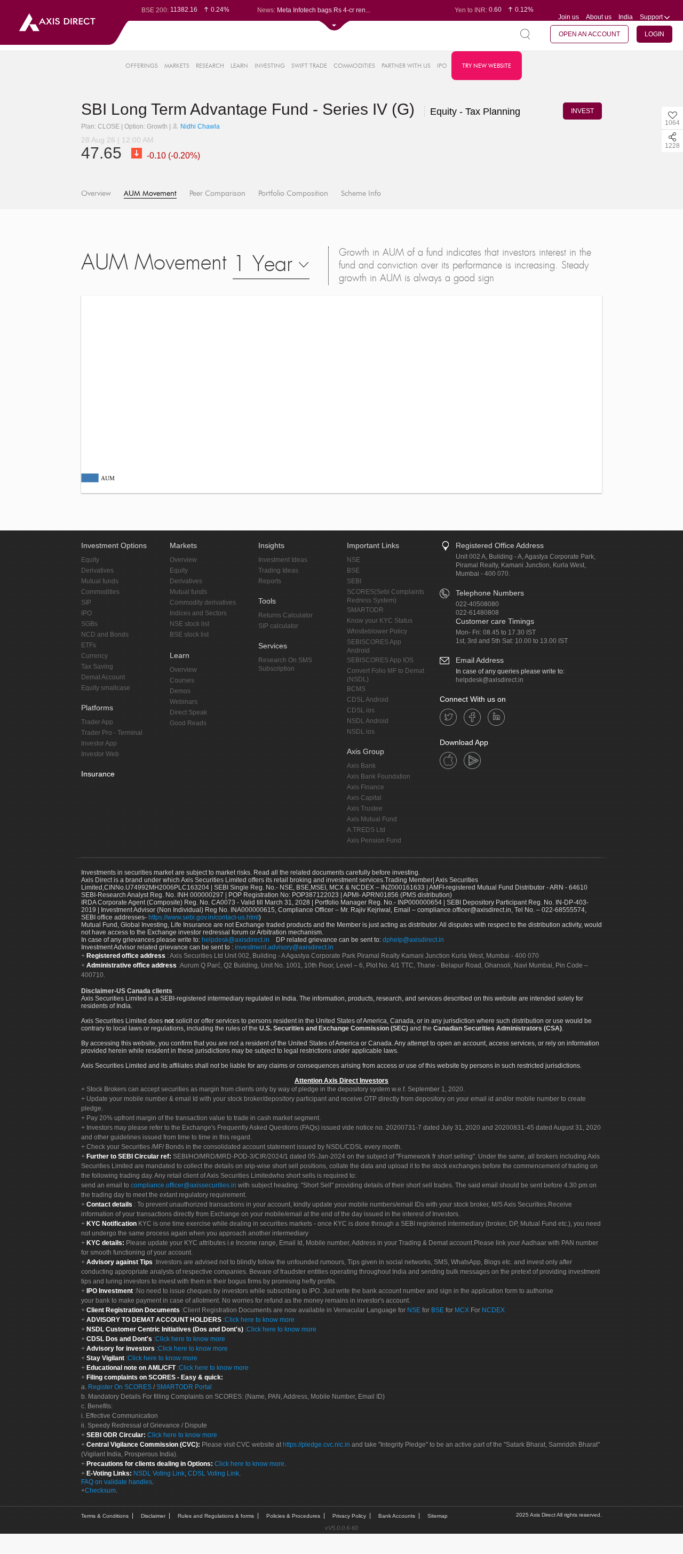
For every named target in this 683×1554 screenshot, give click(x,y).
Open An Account (589, 34)
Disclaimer (153, 1516)
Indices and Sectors (198, 613)
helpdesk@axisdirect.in (489, 680)
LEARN (239, 65)
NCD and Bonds (105, 634)
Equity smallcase (105, 688)
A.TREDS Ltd (366, 830)
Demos (180, 691)
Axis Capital (364, 798)
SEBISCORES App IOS (380, 660)
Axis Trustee (365, 808)
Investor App (99, 743)
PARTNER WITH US (406, 65)
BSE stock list (189, 634)
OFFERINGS (141, 65)
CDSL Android (367, 699)
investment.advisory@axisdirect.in (284, 947)
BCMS (356, 689)
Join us (568, 17)
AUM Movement (150, 193)
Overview (96, 193)
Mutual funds (99, 581)
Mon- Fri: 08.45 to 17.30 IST (496, 632)
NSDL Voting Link (159, 1473)
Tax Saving (97, 666)
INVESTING (270, 65)
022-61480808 (477, 612)
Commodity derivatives (203, 602)
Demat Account (103, 677)
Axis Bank (361, 766)
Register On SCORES (119, 1387)
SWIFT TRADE (309, 65)
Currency (94, 656)
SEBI (354, 581)
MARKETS (176, 65)
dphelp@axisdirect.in (413, 940)
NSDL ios (361, 731)
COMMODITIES (354, 65)
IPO (442, 65)
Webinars (183, 701)
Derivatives (97, 570)
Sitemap (437, 1516)
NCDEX (493, 1310)
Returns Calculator (285, 615)
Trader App (97, 722)
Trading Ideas (278, 570)
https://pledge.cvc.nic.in (316, 1444)
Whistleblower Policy (377, 631)
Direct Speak (188, 712)
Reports (269, 581)
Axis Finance (365, 787)
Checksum (100, 1490)
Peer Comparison (217, 193)
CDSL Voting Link (213, 1473)
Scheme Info (361, 193)
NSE (353, 560)
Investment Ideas (282, 560)
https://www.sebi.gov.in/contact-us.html (203, 917)
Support (652, 17)
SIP (86, 602)
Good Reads (188, 723)
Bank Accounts (396, 1516)
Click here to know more (260, 1319)
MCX (462, 1310)
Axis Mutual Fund (372, 819)
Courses (182, 680)
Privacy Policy (349, 1516)
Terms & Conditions (105, 1516)
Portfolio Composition (293, 193)
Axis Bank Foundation (378, 776)
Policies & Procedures (293, 1516)
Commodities (100, 592)
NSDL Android (367, 721)
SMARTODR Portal (184, 1387)
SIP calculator (278, 626)
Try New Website (486, 65)
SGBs (89, 624)
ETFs (88, 645)
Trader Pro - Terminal (111, 732)
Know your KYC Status (379, 620)
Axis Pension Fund (374, 840)
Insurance (98, 774)
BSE (353, 570)
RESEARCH (210, 65)
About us (598, 17)
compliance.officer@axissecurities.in (183, 1185)
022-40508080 (477, 604)
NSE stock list (189, 624)
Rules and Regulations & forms (216, 1516)
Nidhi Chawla (199, 126)
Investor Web (100, 754)
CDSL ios (361, 710)
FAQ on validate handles (116, 1482)
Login (654, 34)
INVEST (582, 111)
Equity (90, 560)
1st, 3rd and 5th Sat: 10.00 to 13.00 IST (512, 641)
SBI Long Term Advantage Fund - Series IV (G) (250, 109)
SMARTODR (365, 610)
